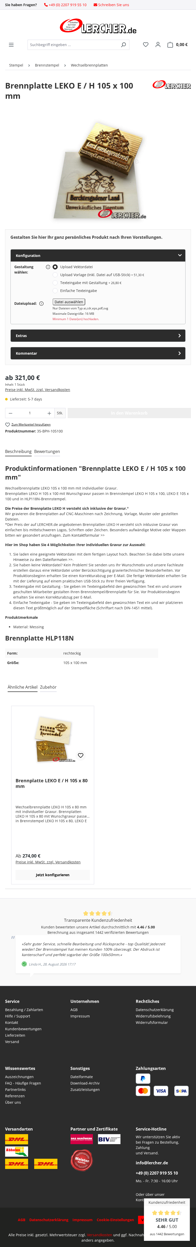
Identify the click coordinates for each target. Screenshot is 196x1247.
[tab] (18, 451)
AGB (74, 1009)
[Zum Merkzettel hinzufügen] (81, 756)
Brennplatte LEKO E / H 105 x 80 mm (52, 783)
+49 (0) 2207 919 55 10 (157, 1173)
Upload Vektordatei (76, 266)
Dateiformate (81, 1076)
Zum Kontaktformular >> (84, 535)
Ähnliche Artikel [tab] (23, 687)
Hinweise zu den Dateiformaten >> (42, 559)
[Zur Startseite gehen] (98, 25)
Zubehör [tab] (48, 687)
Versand (12, 1041)
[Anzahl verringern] (10, 413)
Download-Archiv (85, 1083)
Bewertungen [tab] (47, 451)
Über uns (13, 1102)
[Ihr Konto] (158, 44)
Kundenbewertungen (23, 1028)
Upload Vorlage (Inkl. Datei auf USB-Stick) (102, 274)
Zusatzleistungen (85, 1089)
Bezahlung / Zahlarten (24, 1009)
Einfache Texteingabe (78, 290)
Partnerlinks (15, 1089)
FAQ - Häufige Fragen (23, 1083)
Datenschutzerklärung (155, 1009)
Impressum (80, 1016)
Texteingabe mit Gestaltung (90, 282)
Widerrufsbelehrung (153, 1016)
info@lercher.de (152, 1163)
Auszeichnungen (19, 1076)
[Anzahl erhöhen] (49, 413)
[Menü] (11, 45)
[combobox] (73, 45)
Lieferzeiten (15, 1035)
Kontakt (11, 1022)
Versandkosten (99, 1234)
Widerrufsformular (152, 1022)
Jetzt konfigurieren (52, 874)
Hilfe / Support (17, 1016)
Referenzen (15, 1095)
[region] (98, 170)
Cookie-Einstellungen (115, 1219)
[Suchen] (123, 45)
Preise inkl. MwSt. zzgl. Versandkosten (37, 389)
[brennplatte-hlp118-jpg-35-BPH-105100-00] (98, 170)
